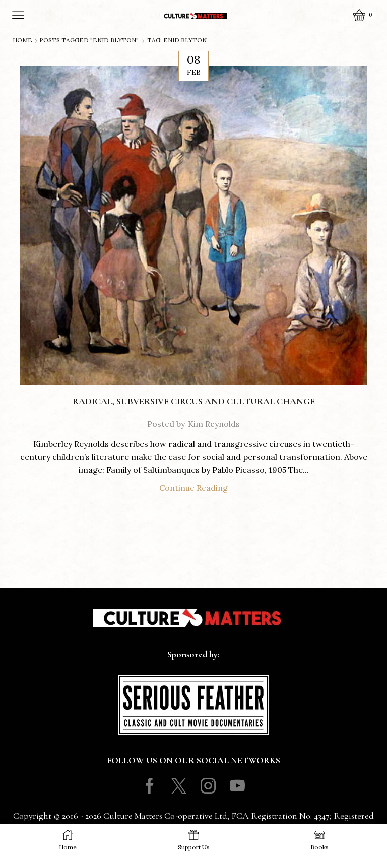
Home (22, 40)
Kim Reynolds (214, 424)
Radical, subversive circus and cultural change (194, 401)
